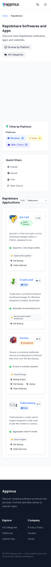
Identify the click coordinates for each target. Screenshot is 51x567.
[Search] (38, 4)
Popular (14, 167)
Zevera (24, 338)
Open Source (16, 185)
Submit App (8, 538)
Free (12, 179)
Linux (36, 138)
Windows (16, 138)
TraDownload (28, 403)
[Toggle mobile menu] (45, 4)
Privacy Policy (35, 527)
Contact (32, 533)
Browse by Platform (18, 47)
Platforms (7, 533)
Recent (14, 173)
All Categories (15, 54)
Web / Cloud (19, 144)
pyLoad (24, 217)
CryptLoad (26, 279)
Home (5, 16)
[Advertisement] (25, 94)
